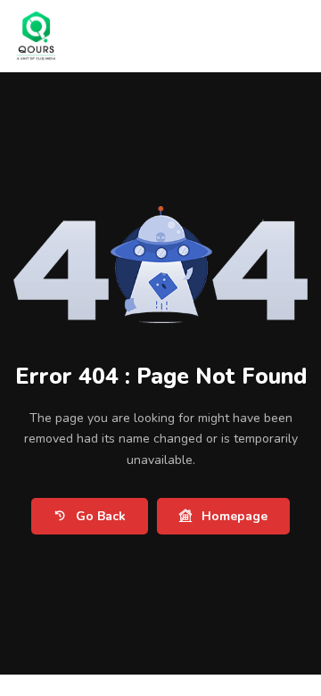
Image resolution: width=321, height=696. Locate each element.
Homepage (235, 516)
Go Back (101, 516)
